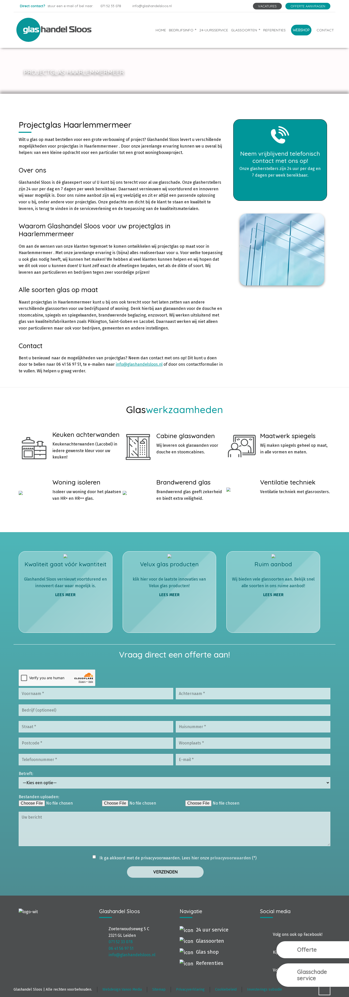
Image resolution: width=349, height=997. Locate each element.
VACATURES (267, 6)
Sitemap (159, 989)
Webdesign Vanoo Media (122, 989)
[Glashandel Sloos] (62, 30)
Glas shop (207, 952)
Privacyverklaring (190, 989)
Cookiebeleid (226, 989)
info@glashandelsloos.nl (151, 6)
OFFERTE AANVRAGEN (307, 6)
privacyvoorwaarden (230, 858)
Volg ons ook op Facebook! (297, 934)
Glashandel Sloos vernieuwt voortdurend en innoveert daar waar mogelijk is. (65, 578)
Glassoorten (210, 941)
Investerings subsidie (264, 989)
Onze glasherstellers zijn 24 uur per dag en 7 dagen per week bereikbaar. (280, 164)
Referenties (209, 963)
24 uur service (212, 930)
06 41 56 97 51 (121, 948)
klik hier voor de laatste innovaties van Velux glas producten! (169, 578)
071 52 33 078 (110, 6)
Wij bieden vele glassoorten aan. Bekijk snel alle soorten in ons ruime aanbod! (273, 578)
